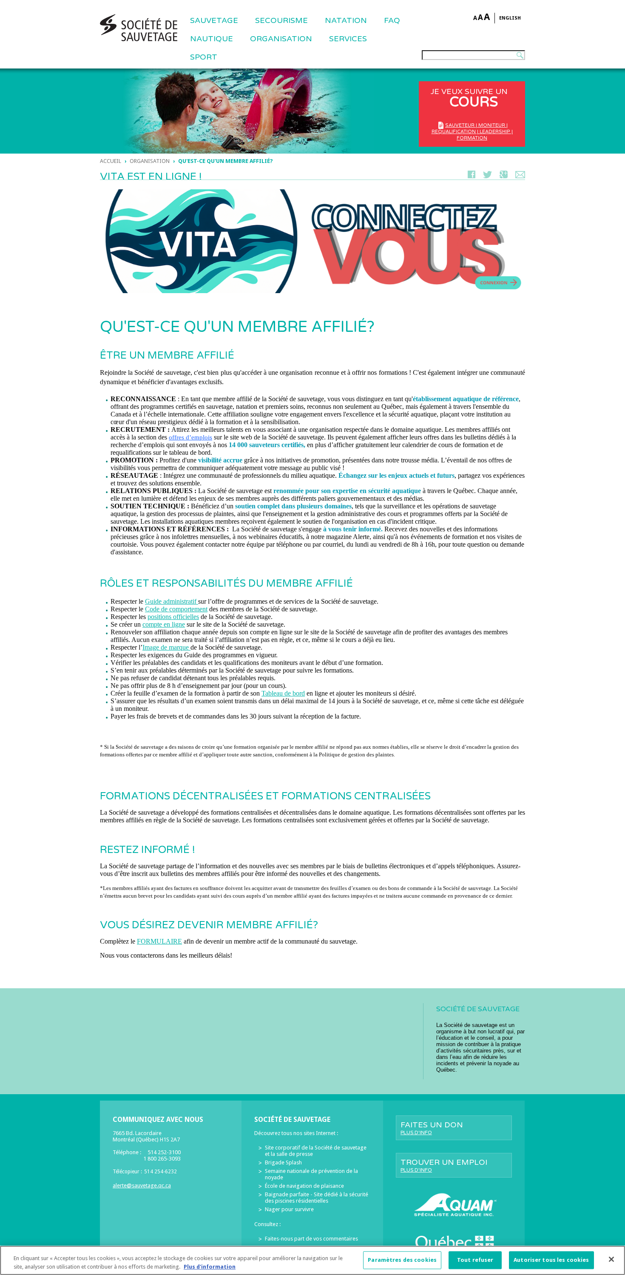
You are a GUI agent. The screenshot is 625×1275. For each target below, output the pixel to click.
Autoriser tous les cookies (551, 1260)
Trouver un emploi (444, 1165)
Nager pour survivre (289, 1209)
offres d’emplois (190, 437)
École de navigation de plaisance (304, 1186)
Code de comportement (176, 609)
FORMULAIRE (159, 941)
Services (348, 38)
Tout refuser (475, 1260)
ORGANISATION (281, 38)
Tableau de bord (283, 693)
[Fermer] (611, 1259)
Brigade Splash (283, 1162)
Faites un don (432, 1127)
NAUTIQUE (211, 38)
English (510, 18)
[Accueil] (138, 27)
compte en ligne (163, 624)
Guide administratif (171, 601)
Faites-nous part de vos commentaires (311, 1238)
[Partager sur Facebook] (471, 176)
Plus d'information (210, 1266)
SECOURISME (281, 20)
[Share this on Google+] (504, 176)
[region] (312, 1260)
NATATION (346, 20)
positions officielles (173, 616)
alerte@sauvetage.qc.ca (142, 1185)
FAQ (392, 20)
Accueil (110, 161)
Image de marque (165, 647)
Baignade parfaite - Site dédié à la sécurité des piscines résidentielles (316, 1197)
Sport (203, 57)
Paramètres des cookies (402, 1260)
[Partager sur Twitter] (487, 176)
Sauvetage (214, 20)
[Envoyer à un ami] (520, 176)
